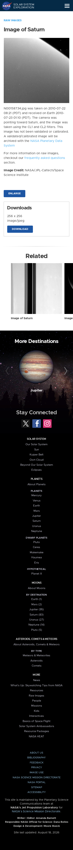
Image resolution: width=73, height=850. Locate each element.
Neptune (36, 531)
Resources (36, 690)
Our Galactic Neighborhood (21, 14)
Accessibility (36, 792)
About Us (36, 753)
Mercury (36, 495)
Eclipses (36, 470)
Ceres (36, 547)
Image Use (37, 772)
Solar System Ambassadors (36, 726)
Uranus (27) (36, 619)
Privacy (36, 767)
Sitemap (36, 787)
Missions (36, 705)
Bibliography (36, 757)
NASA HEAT (36, 736)
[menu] (67, 6)
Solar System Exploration (21, 5)
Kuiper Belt (36, 454)
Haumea (36, 557)
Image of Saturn (22, 318)
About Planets (36, 484)
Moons (36, 582)
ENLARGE (14, 193)
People (36, 700)
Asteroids (36, 660)
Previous (7, 371)
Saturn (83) (37, 614)
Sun (36, 449)
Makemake (36, 552)
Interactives (36, 716)
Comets (36, 665)
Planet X (36, 573)
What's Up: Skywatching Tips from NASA (36, 685)
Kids (36, 711)
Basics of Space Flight (36, 721)
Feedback (36, 762)
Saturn (37, 521)
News (36, 680)
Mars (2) (36, 604)
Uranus (36, 526)
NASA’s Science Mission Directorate (36, 811)
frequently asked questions (44, 157)
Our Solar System (36, 444)
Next (65, 371)
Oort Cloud (37, 460)
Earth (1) (36, 599)
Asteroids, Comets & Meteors (36, 639)
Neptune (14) (36, 624)
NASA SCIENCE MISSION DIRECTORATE (37, 777)
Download (20, 229)
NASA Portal (37, 782)
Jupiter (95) (36, 609)
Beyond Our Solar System (36, 465)
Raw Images (13, 20)
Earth (36, 505)
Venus (36, 500)
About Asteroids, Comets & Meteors (36, 644)
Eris (36, 562)
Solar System (36, 439)
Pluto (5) (36, 630)
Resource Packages (36, 731)
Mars (36, 511)
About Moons (36, 588)
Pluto (36, 542)
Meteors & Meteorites (36, 655)
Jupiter (36, 390)
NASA (5, 5)
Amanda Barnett (46, 818)
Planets (36, 479)
